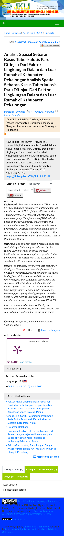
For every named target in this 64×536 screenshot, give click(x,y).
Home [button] (7, 32)
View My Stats (19, 519)
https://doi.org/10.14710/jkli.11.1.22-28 (37, 41)
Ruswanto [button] (49, 32)
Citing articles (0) (13, 469)
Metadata (22, 476)
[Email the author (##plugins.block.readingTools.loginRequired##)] (31, 111)
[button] (5, 133)
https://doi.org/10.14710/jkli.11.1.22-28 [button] (28, 176)
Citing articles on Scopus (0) (41, 469)
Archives (16, 32)
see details (26, 362)
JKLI (5, 23)
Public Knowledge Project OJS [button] (20, 529)
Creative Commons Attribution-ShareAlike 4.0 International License (27, 512)
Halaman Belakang (17, 426)
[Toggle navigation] (56, 23)
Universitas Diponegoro (36, 526)
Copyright (9, 476)
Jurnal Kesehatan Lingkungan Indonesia (38, 501)
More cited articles (47, 456)
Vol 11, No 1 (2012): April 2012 (25, 386)
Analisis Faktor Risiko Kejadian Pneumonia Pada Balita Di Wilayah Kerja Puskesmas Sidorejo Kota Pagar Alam (30, 419)
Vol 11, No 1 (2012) (33, 32)
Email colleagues (50, 330)
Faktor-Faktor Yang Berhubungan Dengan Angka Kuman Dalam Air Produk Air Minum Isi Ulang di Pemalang (31, 449)
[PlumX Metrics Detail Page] (17, 349)
